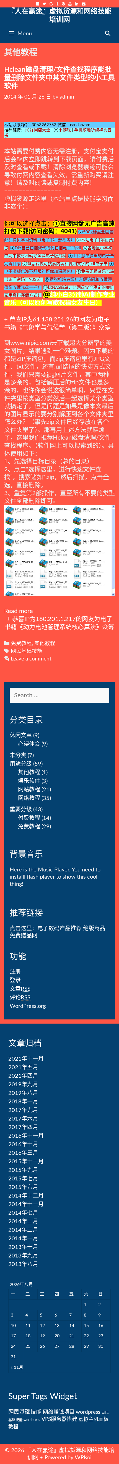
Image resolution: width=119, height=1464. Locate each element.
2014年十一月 (26, 1204)
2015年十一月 (26, 1161)
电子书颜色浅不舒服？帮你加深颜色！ (39, 271)
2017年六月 (23, 1119)
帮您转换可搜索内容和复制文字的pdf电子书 (67, 264)
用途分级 (21, 764)
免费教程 (21, 643)
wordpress (88, 1412)
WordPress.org (28, 1006)
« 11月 (17, 1367)
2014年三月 (23, 1221)
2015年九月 (23, 1170)
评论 (20, 997)
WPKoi (83, 1457)
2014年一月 (23, 1238)
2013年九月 (23, 1256)
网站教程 (29, 789)
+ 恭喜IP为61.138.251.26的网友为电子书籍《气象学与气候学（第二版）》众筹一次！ (57, 327)
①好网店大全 (37, 130)
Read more (18, 611)
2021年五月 (23, 1067)
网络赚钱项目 (58, 1412)
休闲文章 (21, 735)
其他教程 (44, 643)
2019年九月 (23, 1084)
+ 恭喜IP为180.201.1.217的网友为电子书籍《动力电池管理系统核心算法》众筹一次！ (59, 627)
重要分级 (21, 809)
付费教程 (29, 818)
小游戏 (64, 130)
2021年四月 (23, 1076)
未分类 (18, 755)
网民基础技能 (26, 651)
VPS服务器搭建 (59, 1419)
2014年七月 (23, 1213)
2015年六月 (23, 1187)
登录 (15, 980)
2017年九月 (23, 1110)
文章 (20, 989)
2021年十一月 (26, 1059)
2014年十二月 (26, 1196)
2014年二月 (23, 1230)
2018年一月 (23, 1101)
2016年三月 (23, 1153)
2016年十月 (23, 1144)
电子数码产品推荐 (59, 928)
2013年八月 (23, 1264)
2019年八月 (23, 1093)
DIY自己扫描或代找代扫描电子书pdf (48, 248)
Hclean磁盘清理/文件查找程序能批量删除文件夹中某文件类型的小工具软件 (59, 78)
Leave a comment (31, 659)
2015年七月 (23, 1179)
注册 (15, 972)
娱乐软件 (29, 781)
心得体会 (29, 744)
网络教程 (29, 798)
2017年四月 (23, 1127)
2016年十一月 (26, 1136)
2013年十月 (23, 1247)
